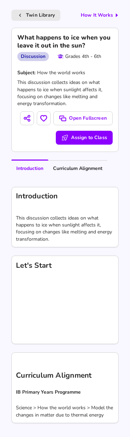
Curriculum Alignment (77, 168)
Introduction (29, 168)
